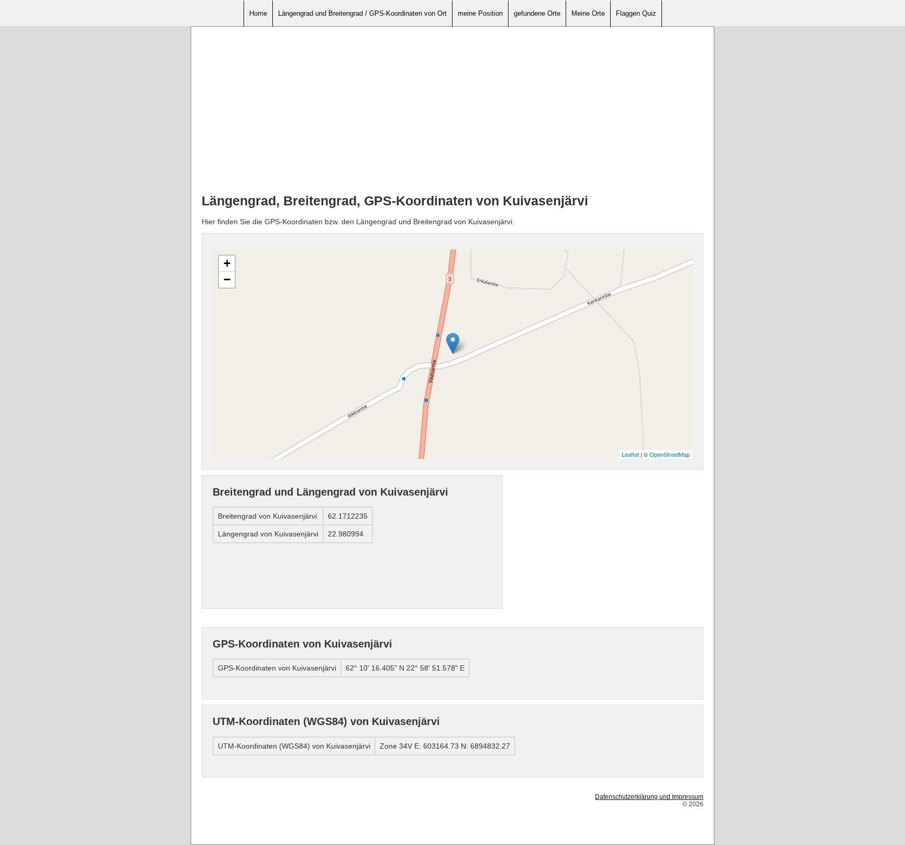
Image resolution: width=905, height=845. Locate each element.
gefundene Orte (537, 13)
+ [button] (227, 263)
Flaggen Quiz (636, 13)
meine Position (480, 13)
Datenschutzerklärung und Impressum (649, 796)
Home (258, 13)
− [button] (227, 279)
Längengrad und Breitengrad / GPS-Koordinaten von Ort (362, 13)
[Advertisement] (452, 110)
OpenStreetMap (669, 454)
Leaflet (630, 454)
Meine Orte (588, 13)
